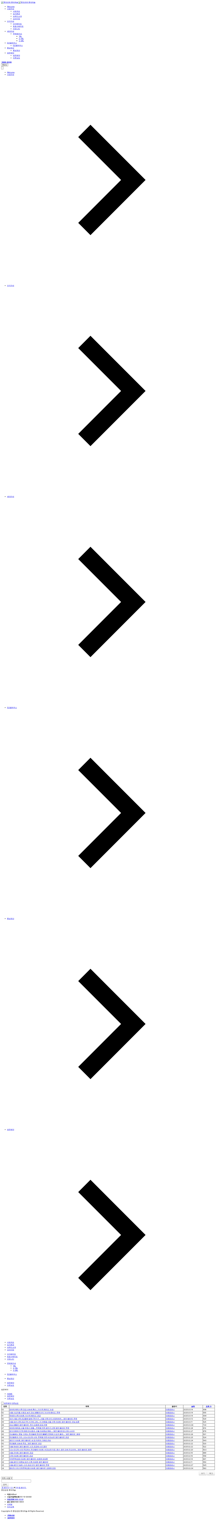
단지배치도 (17, 24)
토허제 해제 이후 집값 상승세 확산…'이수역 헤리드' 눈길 (31, 1409)
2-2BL (21, 41)
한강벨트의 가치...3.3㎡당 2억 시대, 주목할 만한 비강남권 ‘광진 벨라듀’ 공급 (39, 1437)
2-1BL (21, 38)
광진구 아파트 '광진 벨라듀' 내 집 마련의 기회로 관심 (30, 1440)
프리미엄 (16, 19)
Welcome (11, 6)
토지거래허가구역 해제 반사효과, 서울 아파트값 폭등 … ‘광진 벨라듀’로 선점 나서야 (41, 1431)
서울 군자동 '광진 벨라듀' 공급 (21, 1453)
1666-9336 (15, 1499)
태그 (211, 1473)
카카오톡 (10, 1507)
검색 (5, 1484)
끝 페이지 (22, 1487)
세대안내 (10, 31)
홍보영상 (10, 48)
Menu (4, 65)
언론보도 (16, 58)
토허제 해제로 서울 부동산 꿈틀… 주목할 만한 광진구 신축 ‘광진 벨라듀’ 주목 (39, 1428)
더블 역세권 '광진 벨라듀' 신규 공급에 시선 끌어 (28, 1446)
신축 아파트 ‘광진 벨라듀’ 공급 (21, 1456)
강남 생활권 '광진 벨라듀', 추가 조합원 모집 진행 (28, 1425)
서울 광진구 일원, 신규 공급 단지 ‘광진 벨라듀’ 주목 (29, 1465)
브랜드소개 (17, 16)
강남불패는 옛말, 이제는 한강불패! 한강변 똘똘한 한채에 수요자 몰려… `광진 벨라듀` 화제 (44, 1434)
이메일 (9, 1504)
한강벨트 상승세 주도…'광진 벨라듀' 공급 (25, 1443)
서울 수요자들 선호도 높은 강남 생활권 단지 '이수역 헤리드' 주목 (34, 1412)
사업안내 (10, 9)
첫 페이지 (5, 1487)
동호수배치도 (18, 26)
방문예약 (10, 53)
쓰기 (203, 1473)
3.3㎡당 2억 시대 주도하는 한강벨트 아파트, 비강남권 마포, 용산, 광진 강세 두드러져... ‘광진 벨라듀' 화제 (50, 1449)
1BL (20, 36)
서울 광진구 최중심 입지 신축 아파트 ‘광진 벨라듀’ (28, 1462)
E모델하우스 (12, 43)
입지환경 (16, 14)
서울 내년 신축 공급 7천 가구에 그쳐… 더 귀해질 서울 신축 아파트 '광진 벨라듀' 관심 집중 (44, 1422)
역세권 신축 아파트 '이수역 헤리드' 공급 (25, 1415)
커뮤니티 (16, 29)
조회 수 (209, 1406)
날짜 (193, 1406)
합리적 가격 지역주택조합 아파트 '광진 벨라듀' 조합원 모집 (32, 1468)
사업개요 (16, 11)
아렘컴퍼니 (170, 1409)
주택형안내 (17, 34)
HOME (9, 1394)
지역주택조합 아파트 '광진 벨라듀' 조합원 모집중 (28, 1459)
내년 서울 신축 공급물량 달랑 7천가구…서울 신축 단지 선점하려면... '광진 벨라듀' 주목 (43, 1419)
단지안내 (10, 21)
